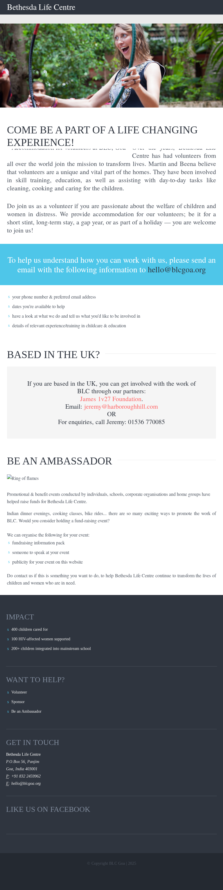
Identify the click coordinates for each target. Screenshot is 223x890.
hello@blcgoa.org (177, 269)
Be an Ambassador (26, 711)
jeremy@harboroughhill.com (121, 406)
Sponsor (18, 702)
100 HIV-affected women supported (40, 639)
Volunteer (19, 692)
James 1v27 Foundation (110, 398)
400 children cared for (29, 629)
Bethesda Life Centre (41, 6)
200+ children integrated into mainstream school (51, 648)
